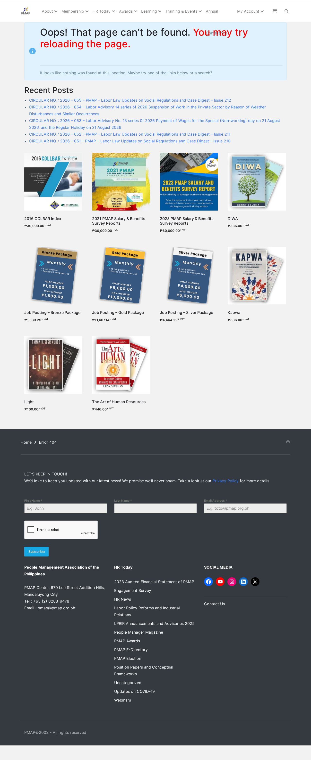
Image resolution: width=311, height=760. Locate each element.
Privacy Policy (226, 480)
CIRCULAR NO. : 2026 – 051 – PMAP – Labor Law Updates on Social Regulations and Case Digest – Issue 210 (129, 141)
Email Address (215, 500)
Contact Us (214, 603)
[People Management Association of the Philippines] (26, 11)
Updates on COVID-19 (134, 691)
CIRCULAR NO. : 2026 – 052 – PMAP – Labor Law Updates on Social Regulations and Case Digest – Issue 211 (129, 134)
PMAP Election (127, 658)
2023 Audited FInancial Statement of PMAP (154, 581)
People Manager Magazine (138, 632)
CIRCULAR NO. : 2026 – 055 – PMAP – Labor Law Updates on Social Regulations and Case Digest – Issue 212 (130, 100)
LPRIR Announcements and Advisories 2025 (154, 623)
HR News (122, 599)
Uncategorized (127, 682)
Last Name (123, 500)
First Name (33, 500)
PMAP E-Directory (131, 649)
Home (26, 442)
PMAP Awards (127, 640)
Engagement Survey (132, 590)
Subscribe (36, 551)
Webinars (122, 700)
